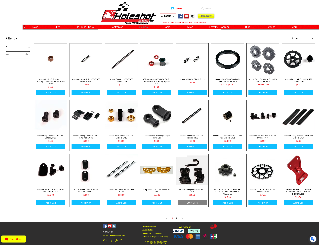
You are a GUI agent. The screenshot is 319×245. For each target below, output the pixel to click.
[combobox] (302, 38)
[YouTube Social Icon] (186, 16)
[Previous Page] (166, 218)
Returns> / (147, 237)
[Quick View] (50, 59)
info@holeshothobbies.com (114, 235)
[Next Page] (182, 218)
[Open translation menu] (313, 239)
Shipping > (158, 233)
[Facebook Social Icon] (180, 16)
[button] (168, 16)
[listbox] (168, 16)
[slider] (6, 51)
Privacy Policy (147, 230)
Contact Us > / (148, 233)
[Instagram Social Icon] (114, 226)
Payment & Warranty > (161, 237)
